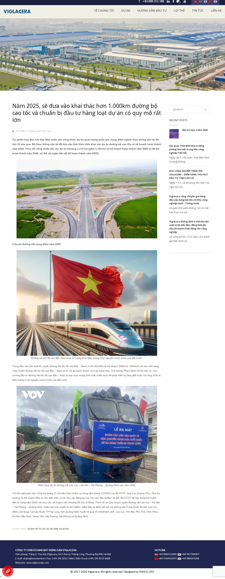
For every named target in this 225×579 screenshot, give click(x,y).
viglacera (64, 529)
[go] (205, 109)
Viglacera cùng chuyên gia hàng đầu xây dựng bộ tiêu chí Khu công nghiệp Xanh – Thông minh (188, 200)
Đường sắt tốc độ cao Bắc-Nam (43, 529)
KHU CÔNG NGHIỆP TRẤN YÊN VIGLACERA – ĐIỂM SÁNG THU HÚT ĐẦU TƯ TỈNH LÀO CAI (188, 174)
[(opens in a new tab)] (174, 134)
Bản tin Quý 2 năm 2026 (195, 130)
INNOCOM (146, 571)
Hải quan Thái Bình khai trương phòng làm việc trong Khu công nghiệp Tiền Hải (186, 149)
